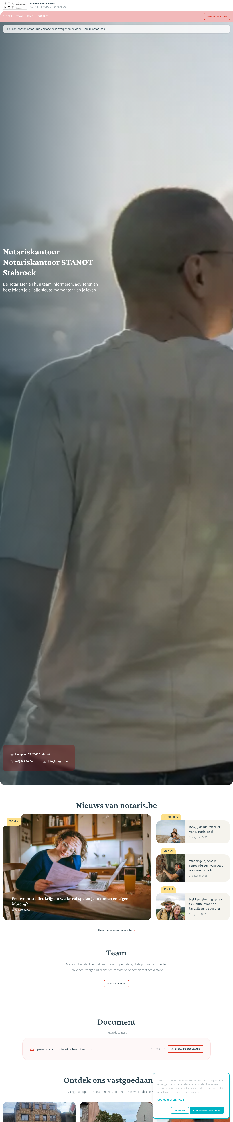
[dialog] (191, 1095)
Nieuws (7, 16)
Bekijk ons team (116, 983)
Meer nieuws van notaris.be (115, 930)
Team (19, 16)
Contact (43, 16)
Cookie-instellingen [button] (170, 1099)
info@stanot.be (58, 761)
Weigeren (180, 1110)
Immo (30, 16)
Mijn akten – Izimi (217, 16)
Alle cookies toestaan (206, 1110)
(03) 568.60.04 (24, 761)
